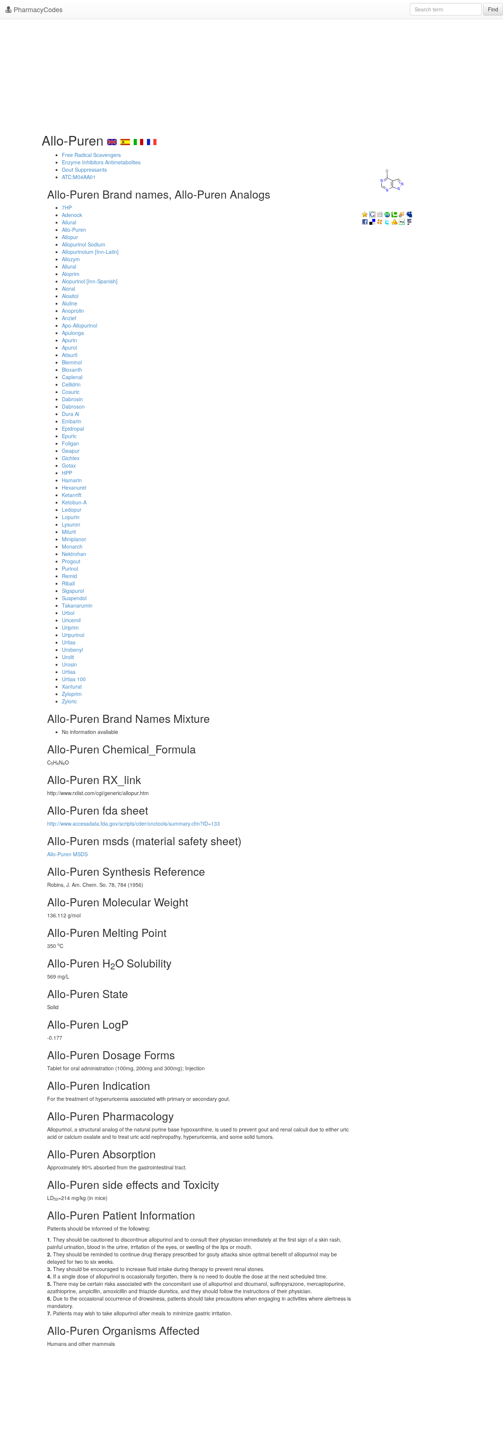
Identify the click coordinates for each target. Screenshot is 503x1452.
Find (493, 9)
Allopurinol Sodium (83, 244)
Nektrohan (74, 553)
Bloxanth (72, 369)
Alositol (70, 296)
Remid (69, 576)
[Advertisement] (251, 73)
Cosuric (71, 391)
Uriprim (70, 627)
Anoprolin (73, 310)
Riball (68, 583)
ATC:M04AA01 (79, 177)
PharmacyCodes (37, 9)
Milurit (69, 531)
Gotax (69, 465)
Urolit (68, 657)
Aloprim (71, 273)
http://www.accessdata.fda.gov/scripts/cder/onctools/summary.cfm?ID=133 (133, 823)
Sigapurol (73, 590)
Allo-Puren (74, 229)
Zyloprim (72, 693)
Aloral (68, 288)
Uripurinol (73, 634)
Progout (71, 561)
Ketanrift (71, 494)
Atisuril (69, 354)
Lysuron (71, 524)
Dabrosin (72, 399)
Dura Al (70, 413)
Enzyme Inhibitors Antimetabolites (101, 162)
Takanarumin (77, 605)
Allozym (71, 259)
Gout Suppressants (84, 169)
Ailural (69, 222)
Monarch (72, 546)
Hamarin (72, 480)
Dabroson (73, 406)
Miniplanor (74, 539)
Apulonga (73, 332)
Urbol (68, 612)
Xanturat (72, 686)
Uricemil (71, 620)
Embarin (71, 421)
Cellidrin (71, 384)
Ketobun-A (74, 502)
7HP (67, 207)
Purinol (70, 568)
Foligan (70, 443)
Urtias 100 (74, 679)
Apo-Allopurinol (79, 325)
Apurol (69, 347)
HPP (67, 472)
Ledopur (71, 509)
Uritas (68, 642)
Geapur (71, 450)
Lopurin (71, 517)
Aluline (69, 303)
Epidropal (73, 428)
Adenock (72, 214)
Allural (69, 266)
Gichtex (71, 458)
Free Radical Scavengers (91, 154)
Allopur (70, 237)
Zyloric (69, 701)
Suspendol (74, 598)
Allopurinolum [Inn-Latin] (90, 251)
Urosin (69, 664)
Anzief (69, 318)
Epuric (69, 436)
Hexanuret (74, 487)
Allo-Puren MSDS (67, 854)
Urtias (68, 671)
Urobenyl (72, 649)
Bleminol (72, 362)
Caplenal (72, 377)
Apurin (69, 340)
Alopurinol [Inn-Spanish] (89, 281)
